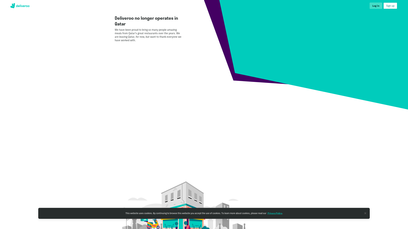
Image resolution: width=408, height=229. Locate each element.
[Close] (365, 213)
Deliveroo (19, 5)
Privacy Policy (275, 213)
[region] (204, 213)
